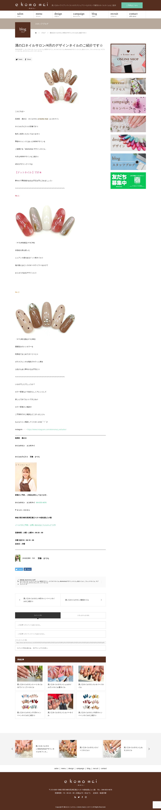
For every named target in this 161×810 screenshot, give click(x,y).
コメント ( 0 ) (38, 615)
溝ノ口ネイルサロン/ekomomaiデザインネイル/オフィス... (45, 749)
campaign (78, 14)
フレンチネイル (95, 49)
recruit (114, 14)
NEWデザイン (48, 49)
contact (133, 14)
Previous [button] (12, 749)
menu (39, 14)
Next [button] (149, 749)
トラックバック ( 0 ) (83, 615)
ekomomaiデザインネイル (73, 49)
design (58, 14)
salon (20, 14)
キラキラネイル (59, 49)
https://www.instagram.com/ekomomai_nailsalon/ (46, 429)
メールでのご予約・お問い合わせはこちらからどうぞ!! (35, 525)
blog (94, 14)
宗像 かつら (43, 558)
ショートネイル (39, 49)
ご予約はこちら (132, 5)
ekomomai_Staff (30, 580)
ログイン (36, 648)
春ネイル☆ (85, 49)
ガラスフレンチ (28, 51)
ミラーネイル (37, 51)
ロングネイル (29, 49)
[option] (36, 749)
